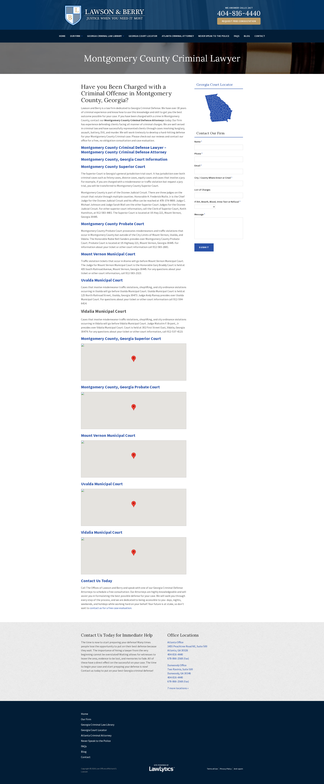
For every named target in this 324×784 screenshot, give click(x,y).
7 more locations (177, 688)
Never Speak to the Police (213, 35)
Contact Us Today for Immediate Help (117, 635)
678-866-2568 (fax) (178, 658)
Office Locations (183, 635)
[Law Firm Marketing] (162, 768)
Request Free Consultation (239, 21)
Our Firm (75, 35)
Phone (198, 153)
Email (198, 165)
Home (62, 35)
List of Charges (202, 189)
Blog (247, 35)
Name (198, 141)
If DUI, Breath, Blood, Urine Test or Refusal (217, 201)
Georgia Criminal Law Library (104, 35)
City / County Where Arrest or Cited (213, 177)
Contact (259, 35)
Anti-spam (238, 768)
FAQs (236, 35)
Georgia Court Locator (143, 35)
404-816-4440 (239, 13)
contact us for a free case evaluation (110, 608)
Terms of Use (212, 768)
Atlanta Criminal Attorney (178, 35)
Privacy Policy (226, 768)
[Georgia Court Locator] (218, 108)
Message (199, 214)
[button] (133, 359)
